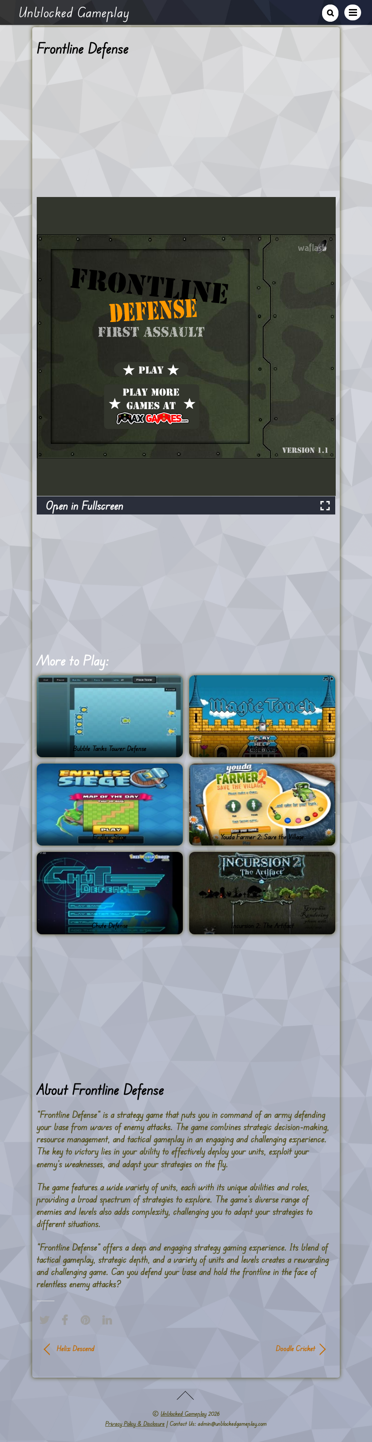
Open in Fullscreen (84, 505)
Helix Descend (75, 1348)
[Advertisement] (186, 130)
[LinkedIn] (110, 1319)
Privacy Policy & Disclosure (135, 1423)
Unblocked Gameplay (183, 1413)
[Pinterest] (88, 1319)
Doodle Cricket (255, 1348)
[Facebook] (67, 1319)
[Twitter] (46, 1319)
